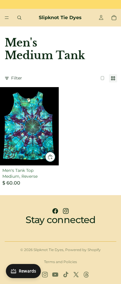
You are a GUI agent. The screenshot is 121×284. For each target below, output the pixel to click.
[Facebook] (55, 211)
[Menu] (7, 17)
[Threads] (86, 274)
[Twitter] (76, 274)
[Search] (19, 17)
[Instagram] (65, 211)
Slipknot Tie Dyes (48, 250)
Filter (16, 78)
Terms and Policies (60, 262)
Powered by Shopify (83, 250)
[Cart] (113, 17)
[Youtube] (55, 274)
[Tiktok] (65, 274)
